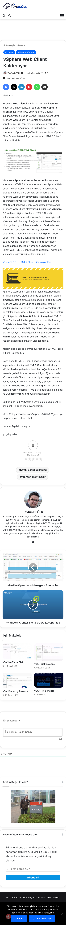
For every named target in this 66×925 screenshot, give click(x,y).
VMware (21, 45)
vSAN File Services (44, 690)
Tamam (19, 918)
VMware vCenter (26, 52)
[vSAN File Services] (48, 680)
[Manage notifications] (8, 916)
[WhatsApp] (37, 87)
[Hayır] (62, 913)
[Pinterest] (29, 87)
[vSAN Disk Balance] (48, 652)
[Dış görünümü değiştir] (9, 15)
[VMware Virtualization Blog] (15, 6)
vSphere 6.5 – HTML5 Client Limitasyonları (27, 262)
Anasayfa (10, 45)
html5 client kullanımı (33, 469)
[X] (14, 87)
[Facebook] (6, 87)
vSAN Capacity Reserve (15, 691)
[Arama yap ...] (4, 15)
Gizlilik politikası (42, 918)
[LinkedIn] (21, 87)
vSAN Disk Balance (44, 664)
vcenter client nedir (33, 476)
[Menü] (62, 15)
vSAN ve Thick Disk (13, 662)
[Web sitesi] (33, 542)
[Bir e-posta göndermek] (22, 73)
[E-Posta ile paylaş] (44, 87)
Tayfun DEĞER (14, 73)
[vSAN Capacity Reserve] (17, 680)
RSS (31, 533)
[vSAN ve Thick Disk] (17, 651)
